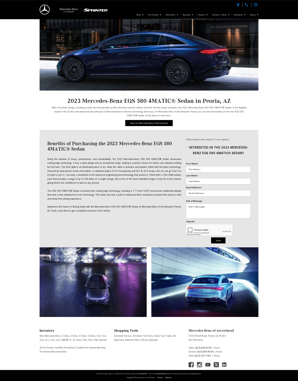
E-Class (74, 335)
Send (218, 240)
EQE (85, 340)
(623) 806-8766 (205, 351)
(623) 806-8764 (203, 347)
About (253, 14)
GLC (47, 340)
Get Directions (196, 340)
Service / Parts (219, 14)
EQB (96, 340)
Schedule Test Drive (143, 335)
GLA (42, 340)
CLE (99, 335)
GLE (53, 340)
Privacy (160, 377)
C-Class (65, 335)
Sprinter (103, 340)
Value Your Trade (163, 335)
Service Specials (149, 340)
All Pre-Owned (46, 347)
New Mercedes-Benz (50, 335)
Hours (217, 347)
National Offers (132, 340)
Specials (186, 14)
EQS (90, 340)
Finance (201, 14)
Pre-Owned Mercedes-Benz (53, 351)
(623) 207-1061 (203, 355)
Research (238, 14)
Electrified (170, 14)
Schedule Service (122, 335)
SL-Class (77, 340)
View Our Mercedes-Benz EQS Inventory (149, 123)
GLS (58, 340)
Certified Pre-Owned (65, 347)
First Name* (192, 163)
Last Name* (192, 175)
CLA (104, 335)
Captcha (190, 221)
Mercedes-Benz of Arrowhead (211, 330)
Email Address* (194, 187)
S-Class (82, 335)
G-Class (91, 335)
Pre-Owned (153, 14)
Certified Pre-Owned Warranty (91, 347)
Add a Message (194, 201)
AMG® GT (66, 340)
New (139, 14)
